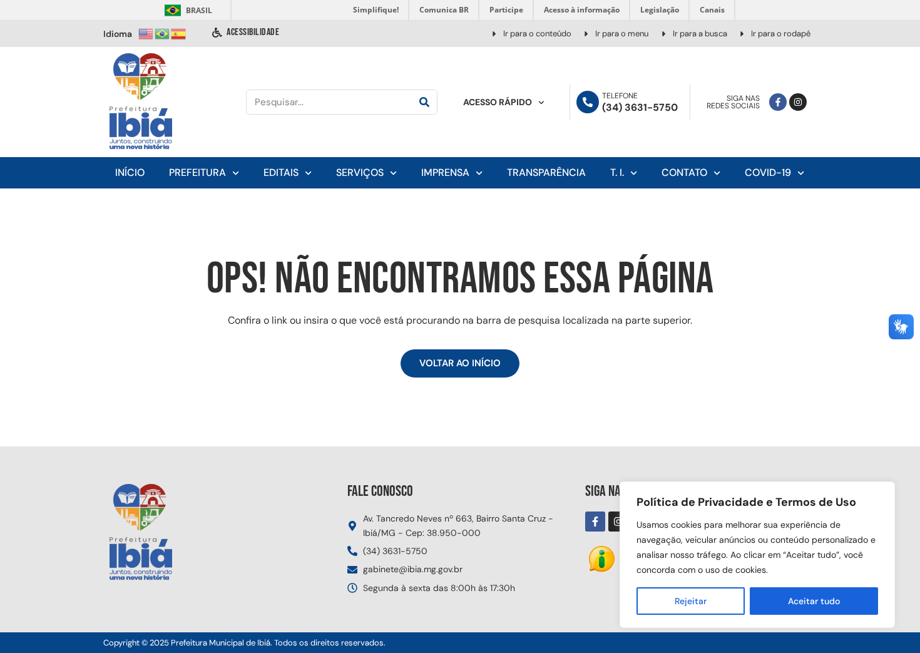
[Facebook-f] (778, 102)
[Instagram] (798, 102)
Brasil (186, 10)
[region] (757, 554)
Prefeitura (197, 172)
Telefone (620, 96)
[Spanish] (179, 32)
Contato (684, 172)
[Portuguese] (163, 32)
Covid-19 (768, 172)
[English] (146, 32)
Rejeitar (691, 601)
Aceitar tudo (814, 601)
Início (130, 172)
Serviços (360, 172)
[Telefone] (587, 102)
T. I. (617, 172)
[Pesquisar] (424, 102)
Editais (281, 172)
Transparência (546, 172)
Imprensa (445, 172)
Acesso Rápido (497, 102)
